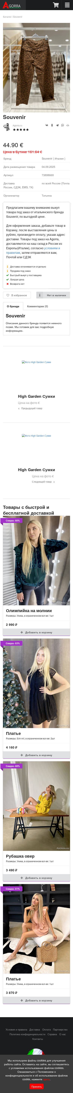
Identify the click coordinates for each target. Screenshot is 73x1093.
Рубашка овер (20, 856)
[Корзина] (56, 5)
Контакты (37, 1039)
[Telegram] (57, 125)
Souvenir (17, 16)
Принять (36, 1086)
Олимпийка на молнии (29, 610)
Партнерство (60, 1029)
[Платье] (36, 683)
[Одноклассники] (52, 125)
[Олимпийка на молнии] (36, 560)
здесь (46, 1079)
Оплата (46, 1029)
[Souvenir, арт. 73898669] (36, 111)
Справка (52, 1034)
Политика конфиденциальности (27, 1034)
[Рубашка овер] (36, 806)
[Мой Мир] (68, 125)
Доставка (34, 1029)
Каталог (7, 16)
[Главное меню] (67, 5)
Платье (13, 733)
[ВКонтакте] (47, 125)
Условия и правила (16, 1029)
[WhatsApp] (62, 125)
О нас (62, 1034)
